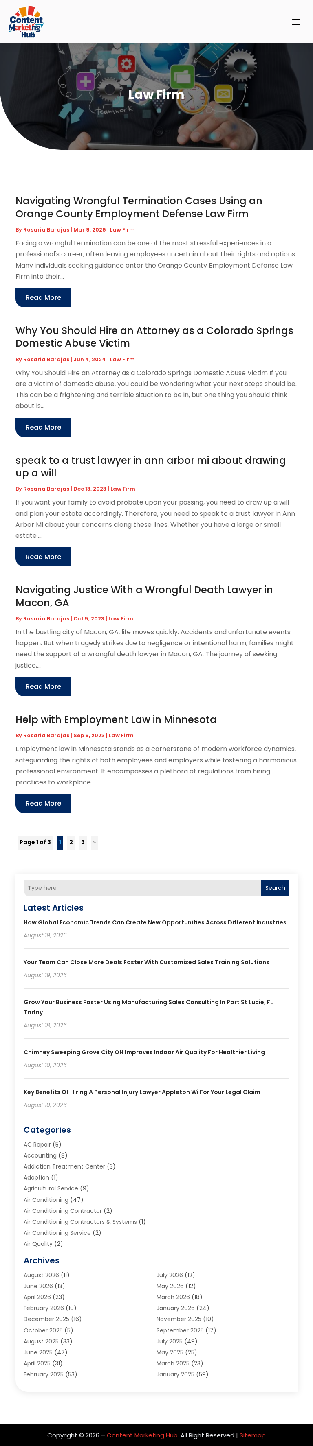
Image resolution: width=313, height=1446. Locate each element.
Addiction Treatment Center (64, 1166)
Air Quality (38, 1244)
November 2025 (178, 1319)
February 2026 (44, 1308)
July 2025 (169, 1341)
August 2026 (41, 1275)
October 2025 (43, 1330)
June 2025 (38, 1352)
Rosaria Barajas (46, 230)
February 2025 (44, 1374)
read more (43, 297)
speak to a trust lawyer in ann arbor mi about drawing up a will (150, 467)
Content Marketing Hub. (143, 1435)
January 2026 (175, 1308)
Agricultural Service (51, 1188)
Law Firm (122, 230)
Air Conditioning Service (57, 1233)
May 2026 (170, 1286)
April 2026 (37, 1297)
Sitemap (253, 1435)
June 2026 (38, 1286)
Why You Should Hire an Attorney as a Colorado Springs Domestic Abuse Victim (154, 337)
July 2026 (169, 1275)
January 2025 (175, 1374)
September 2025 (180, 1330)
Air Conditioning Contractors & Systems (80, 1222)
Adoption (36, 1177)
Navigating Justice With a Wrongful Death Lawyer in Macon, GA (144, 596)
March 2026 (173, 1297)
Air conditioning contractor (63, 1211)
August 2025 (41, 1341)
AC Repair (37, 1144)
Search (275, 888)
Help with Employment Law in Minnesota (116, 719)
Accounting (40, 1155)
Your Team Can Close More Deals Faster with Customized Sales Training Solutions (146, 962)
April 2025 (37, 1363)
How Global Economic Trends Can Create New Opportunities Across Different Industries (155, 922)
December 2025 (46, 1319)
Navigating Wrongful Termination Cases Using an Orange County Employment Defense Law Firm (138, 207)
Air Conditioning (46, 1200)
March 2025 (173, 1363)
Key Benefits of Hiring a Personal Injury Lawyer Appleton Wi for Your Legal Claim (142, 1092)
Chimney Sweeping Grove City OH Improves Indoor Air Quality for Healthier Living (144, 1052)
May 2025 (169, 1352)
